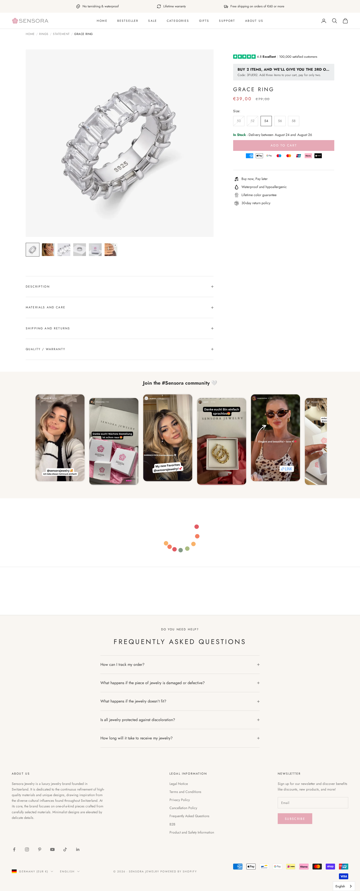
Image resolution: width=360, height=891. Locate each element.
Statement (61, 34)
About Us (254, 21)
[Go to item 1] (32, 249)
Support (227, 21)
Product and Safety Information (191, 832)
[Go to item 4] (79, 249)
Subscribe (295, 818)
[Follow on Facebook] (14, 849)
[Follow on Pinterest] (39, 849)
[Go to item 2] (48, 249)
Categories (178, 21)
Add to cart (284, 145)
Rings (43, 34)
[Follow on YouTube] (52, 849)
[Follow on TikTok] (65, 849)
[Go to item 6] (111, 249)
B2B (172, 824)
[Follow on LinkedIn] (77, 849)
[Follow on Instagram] (26, 849)
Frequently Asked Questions (189, 815)
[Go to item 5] (95, 249)
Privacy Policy (179, 799)
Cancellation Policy (183, 807)
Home (102, 21)
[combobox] (344, 886)
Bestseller (128, 21)
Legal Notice (178, 783)
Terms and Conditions (185, 791)
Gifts (204, 21)
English (67, 871)
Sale (152, 21)
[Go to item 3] (64, 249)
